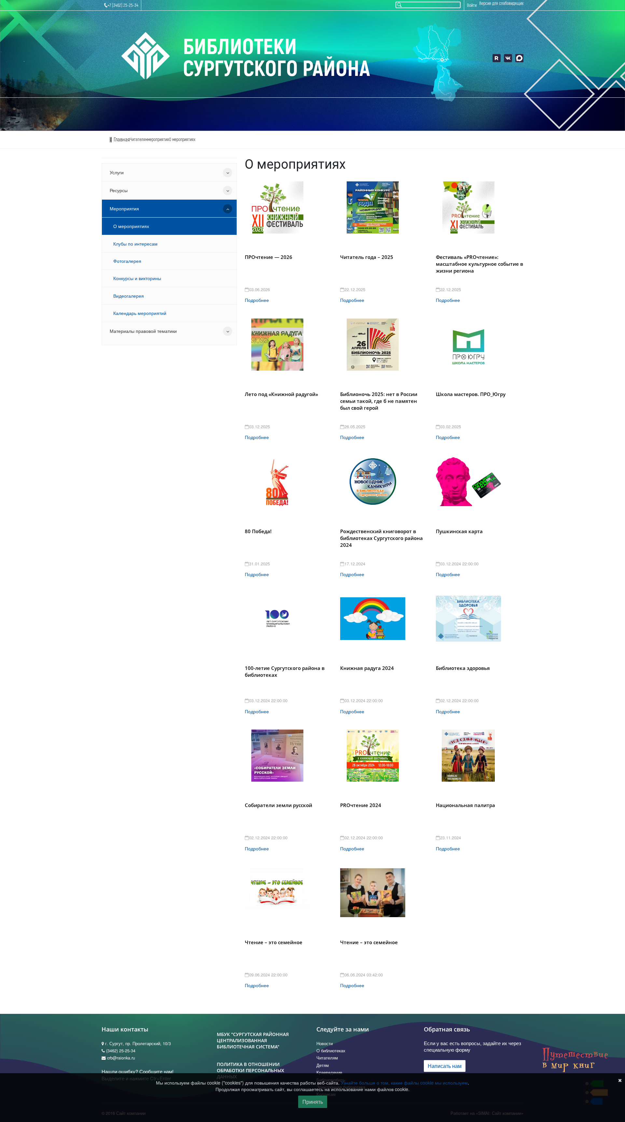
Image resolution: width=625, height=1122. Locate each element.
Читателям (138, 139)
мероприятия (158, 139)
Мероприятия (124, 208)
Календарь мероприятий (139, 313)
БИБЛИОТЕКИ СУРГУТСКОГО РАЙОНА (276, 58)
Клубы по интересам (135, 243)
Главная (121, 139)
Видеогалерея (128, 295)
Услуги (117, 172)
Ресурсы (119, 190)
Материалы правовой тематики (143, 331)
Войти (472, 5)
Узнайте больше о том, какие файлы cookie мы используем (404, 1082)
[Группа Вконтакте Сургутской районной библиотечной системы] (508, 58)
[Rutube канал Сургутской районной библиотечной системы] (497, 58)
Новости (324, 1043)
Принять (312, 1101)
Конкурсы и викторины (137, 278)
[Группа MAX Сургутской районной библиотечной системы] (519, 58)
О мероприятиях (182, 139)
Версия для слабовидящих (501, 3)
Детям (322, 1065)
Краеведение (329, 1072)
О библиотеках (330, 1051)
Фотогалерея (127, 261)
